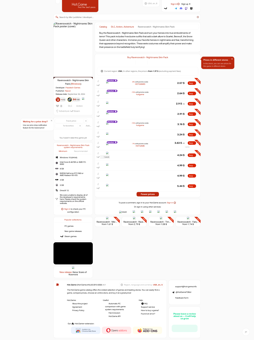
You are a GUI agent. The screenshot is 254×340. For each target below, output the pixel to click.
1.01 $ (187, 147)
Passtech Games (73, 88)
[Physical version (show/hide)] (143, 62)
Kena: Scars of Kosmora (78, 273)
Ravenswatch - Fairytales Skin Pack (194, 222)
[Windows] (151, 62)
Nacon (68, 91)
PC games (69, 226)
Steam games (70, 236)
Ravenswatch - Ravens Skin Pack (139, 222)
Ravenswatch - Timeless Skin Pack (167, 222)
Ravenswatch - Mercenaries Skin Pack (115, 222)
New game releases (73, 231)
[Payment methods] (131, 62)
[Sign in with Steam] (165, 8)
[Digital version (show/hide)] (139, 62)
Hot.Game (80, 6)
